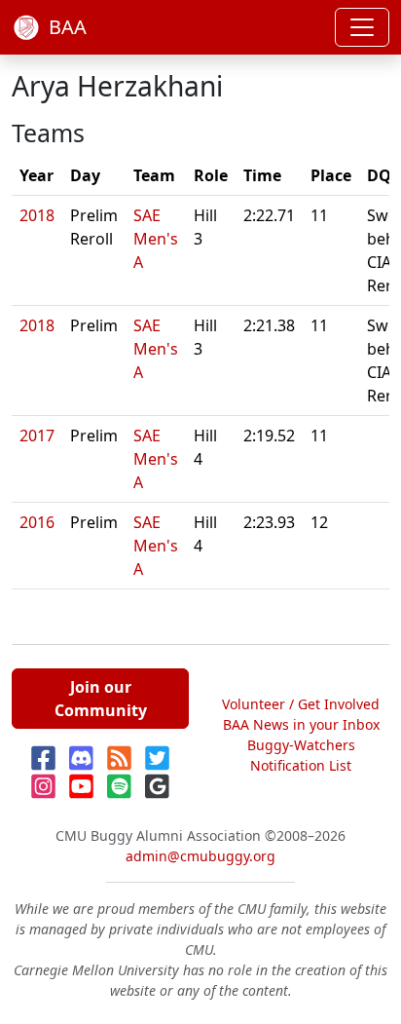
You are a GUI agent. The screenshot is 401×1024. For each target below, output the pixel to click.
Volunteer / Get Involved (301, 704)
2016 (37, 522)
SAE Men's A (155, 239)
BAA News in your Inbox (301, 724)
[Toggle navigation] (362, 27)
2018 (37, 215)
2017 (37, 435)
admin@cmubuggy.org (200, 856)
